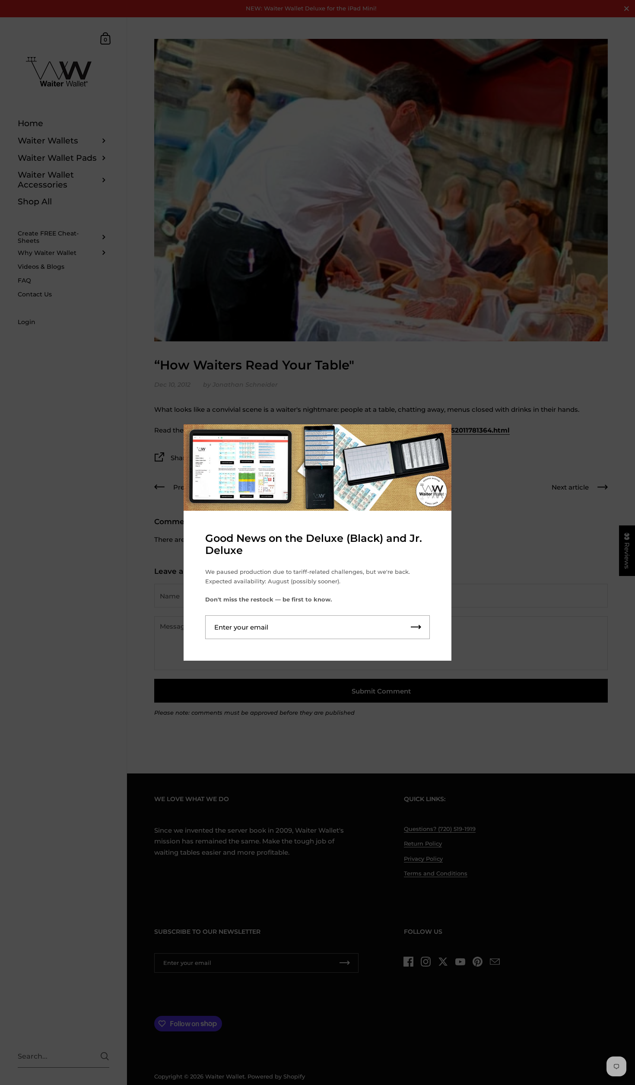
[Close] (438, 438)
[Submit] (416, 627)
